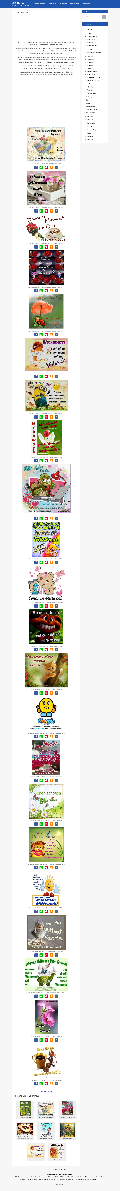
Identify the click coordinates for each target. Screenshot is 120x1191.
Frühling (89, 97)
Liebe (88, 103)
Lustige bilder (90, 106)
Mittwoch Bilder (46, 1091)
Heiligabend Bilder (93, 78)
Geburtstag (63, 4)
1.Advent (90, 56)
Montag (90, 139)
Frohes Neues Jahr (93, 71)
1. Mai (89, 33)
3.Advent (90, 62)
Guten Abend (91, 42)
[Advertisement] (46, 29)
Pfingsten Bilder (91, 109)
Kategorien (86, 4)
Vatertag (90, 90)
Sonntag (90, 119)
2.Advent (90, 59)
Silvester (90, 87)
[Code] (56, 167)
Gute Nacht (52, 4)
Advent (89, 68)
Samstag (90, 116)
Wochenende (90, 112)
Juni (87, 100)
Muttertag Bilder (93, 81)
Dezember (89, 49)
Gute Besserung (92, 36)
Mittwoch (90, 136)
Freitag (89, 133)
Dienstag (90, 127)
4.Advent (90, 65)
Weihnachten (91, 93)
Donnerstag (91, 130)
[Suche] (104, 17)
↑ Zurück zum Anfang (60, 1169)
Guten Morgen (39, 4)
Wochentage (74, 4)
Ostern (89, 84)
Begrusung (89, 29)
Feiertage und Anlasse (93, 52)
